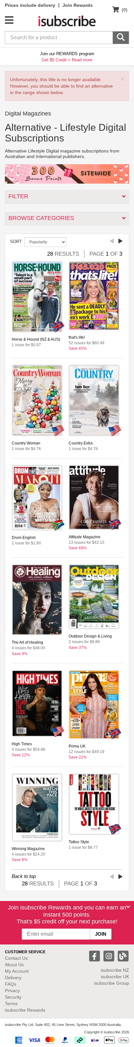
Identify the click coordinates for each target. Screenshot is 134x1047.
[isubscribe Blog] (123, 956)
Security (13, 997)
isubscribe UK (115, 976)
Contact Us (16, 958)
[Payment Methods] (71, 1040)
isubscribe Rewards (25, 1010)
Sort (16, 241)
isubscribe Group (111, 983)
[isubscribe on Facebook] (95, 956)
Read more (82, 59)
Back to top (24, 876)
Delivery (13, 977)
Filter (18, 196)
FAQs (10, 984)
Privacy (12, 990)
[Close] (128, 907)
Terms (11, 1003)
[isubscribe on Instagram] (109, 956)
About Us (14, 964)
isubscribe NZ (115, 970)
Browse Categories (41, 218)
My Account (17, 971)
